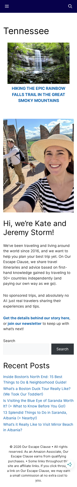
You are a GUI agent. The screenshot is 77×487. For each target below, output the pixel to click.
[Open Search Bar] (70, 6)
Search (9, 341)
